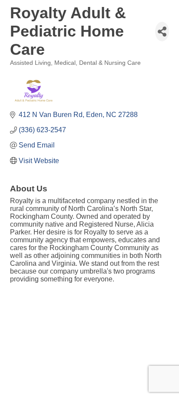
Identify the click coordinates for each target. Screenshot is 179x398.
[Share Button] (162, 31)
